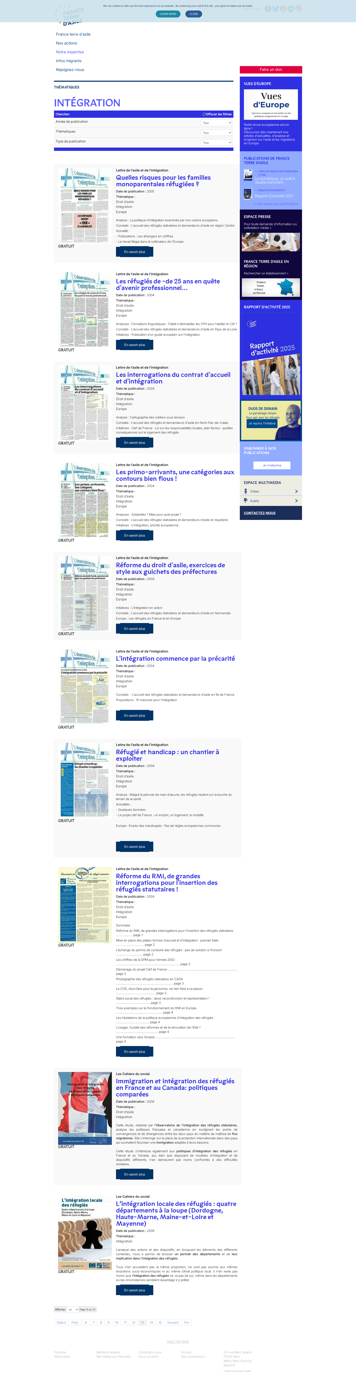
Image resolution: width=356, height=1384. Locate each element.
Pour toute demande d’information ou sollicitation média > (270, 226)
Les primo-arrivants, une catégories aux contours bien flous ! (175, 475)
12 (133, 1322)
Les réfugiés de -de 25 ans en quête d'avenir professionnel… (168, 284)
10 (116, 1322)
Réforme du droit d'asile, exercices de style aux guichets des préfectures (170, 568)
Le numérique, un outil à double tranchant (275, 180)
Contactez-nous (150, 1352)
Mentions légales (108, 1352)
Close (194, 14)
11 (125, 1322)
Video (254, 491)
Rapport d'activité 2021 (274, 196)
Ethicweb (124, 1356)
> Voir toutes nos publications (276, 204)
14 (151, 1322)
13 (142, 1322)
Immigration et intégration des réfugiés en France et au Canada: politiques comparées (175, 1087)
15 (160, 1322)
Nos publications (193, 1356)
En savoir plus (134, 251)
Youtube (60, 1352)
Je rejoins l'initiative (262, 423)
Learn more (168, 14)
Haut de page (178, 1342)
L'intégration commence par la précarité (175, 658)
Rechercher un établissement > (266, 273)
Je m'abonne (272, 465)
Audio (254, 501)
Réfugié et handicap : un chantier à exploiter (167, 755)
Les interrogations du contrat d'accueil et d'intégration (173, 377)
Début (61, 1322)
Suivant (173, 1322)
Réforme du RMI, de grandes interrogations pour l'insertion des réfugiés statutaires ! (166, 882)
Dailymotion (62, 1356)
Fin (186, 1322)
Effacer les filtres (218, 114)
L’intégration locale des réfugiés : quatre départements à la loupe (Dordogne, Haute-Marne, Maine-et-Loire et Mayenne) (176, 1214)
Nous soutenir (149, 1356)
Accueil (186, 1352)
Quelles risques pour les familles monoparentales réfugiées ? (163, 180)
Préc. (75, 1322)
